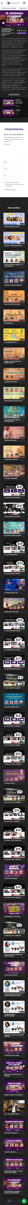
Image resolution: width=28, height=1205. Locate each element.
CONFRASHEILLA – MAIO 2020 (12, 916)
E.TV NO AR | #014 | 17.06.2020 (12, 650)
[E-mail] (25, 30)
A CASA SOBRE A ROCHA (10, 975)
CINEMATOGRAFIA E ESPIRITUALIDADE (9, 1015)
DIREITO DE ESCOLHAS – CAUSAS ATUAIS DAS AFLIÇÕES (13, 1171)
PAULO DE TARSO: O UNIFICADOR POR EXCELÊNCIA (13, 955)
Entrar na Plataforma (9, 8)
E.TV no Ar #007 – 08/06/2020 (11, 821)
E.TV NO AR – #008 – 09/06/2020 (12, 802)
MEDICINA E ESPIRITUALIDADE (12, 535)
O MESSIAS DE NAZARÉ (10, 440)
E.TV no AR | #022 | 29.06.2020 (12, 516)
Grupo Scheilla (11, 33)
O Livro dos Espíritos (20, 82)
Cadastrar (22, 8)
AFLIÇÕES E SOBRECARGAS (11, 707)
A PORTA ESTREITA (9, 783)
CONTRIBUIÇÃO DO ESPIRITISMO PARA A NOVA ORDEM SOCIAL (13, 994)
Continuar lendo (14, 94)
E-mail (6, 169)
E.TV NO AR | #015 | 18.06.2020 (12, 630)
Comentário (7, 144)
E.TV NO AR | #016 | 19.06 (10, 592)
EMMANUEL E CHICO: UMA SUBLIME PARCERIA (14, 1035)
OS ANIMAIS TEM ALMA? (10, 381)
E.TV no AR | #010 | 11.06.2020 (12, 745)
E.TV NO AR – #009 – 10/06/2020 (12, 764)
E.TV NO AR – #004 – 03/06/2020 (12, 897)
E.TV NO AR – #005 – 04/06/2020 (12, 859)
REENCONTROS (8, 323)
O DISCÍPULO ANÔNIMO (10, 478)
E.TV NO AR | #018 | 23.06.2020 (12, 573)
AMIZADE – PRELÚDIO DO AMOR (12, 245)
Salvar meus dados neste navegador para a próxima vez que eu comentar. (14, 184)
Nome (6, 162)
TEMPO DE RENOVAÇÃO (10, 878)
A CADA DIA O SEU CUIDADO (11, 1055)
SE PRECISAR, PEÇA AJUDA (11, 226)
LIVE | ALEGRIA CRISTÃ (10, 342)
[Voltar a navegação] (2, 3)
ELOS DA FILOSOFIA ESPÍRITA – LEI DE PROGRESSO (13, 265)
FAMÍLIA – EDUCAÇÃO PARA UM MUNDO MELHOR (12, 361)
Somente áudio (21, 33)
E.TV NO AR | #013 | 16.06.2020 (12, 669)
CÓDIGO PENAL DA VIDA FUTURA (13, 401)
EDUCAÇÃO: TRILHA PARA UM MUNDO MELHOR (12, 420)
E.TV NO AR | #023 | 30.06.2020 (12, 497)
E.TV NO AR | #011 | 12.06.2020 (12, 726)
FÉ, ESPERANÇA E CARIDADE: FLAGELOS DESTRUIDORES (12, 1192)
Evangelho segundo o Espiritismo (10, 85)
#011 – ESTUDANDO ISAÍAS (11, 1114)
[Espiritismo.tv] (13, 3)
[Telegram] (21, 30)
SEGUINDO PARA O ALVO (11, 1133)
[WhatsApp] (23, 30)
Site (5, 175)
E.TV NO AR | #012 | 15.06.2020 (12, 688)
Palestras (4, 34)
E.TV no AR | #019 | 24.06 (10, 554)
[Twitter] (19, 30)
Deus (8, 34)
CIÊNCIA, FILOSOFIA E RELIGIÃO (13, 285)
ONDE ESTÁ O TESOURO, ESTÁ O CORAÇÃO (13, 1075)
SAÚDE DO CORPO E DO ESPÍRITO (13, 1095)
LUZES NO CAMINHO (9, 1152)
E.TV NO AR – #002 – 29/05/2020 (12, 935)
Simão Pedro (4, 33)
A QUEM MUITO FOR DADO (11, 611)
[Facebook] (17, 30)
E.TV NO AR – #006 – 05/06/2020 (12, 840)
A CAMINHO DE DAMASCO (11, 459)
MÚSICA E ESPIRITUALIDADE (12, 304)
